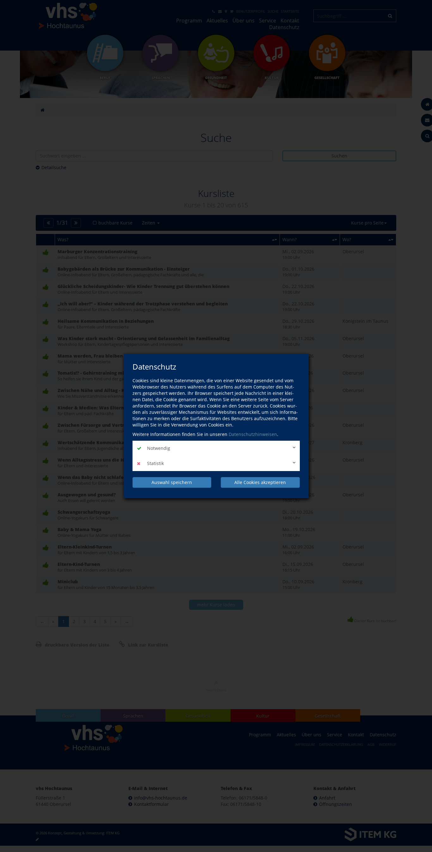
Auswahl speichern (171, 482)
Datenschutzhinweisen (253, 434)
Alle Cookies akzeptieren (260, 482)
